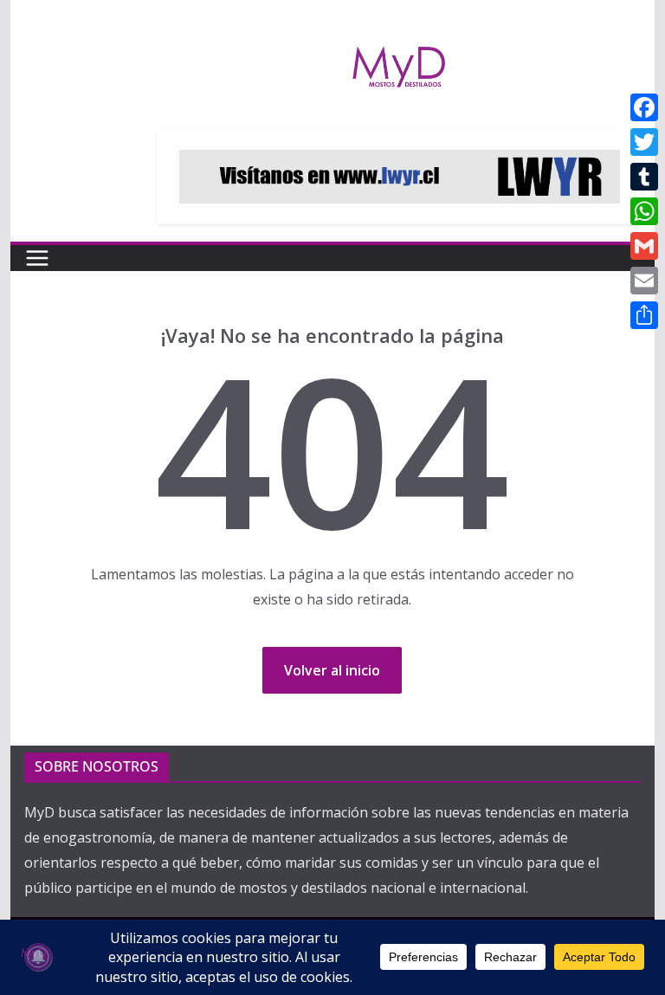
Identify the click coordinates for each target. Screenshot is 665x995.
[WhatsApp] (644, 211)
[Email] (644, 280)
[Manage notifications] (38, 957)
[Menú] (37, 258)
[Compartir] (644, 315)
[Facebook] (644, 107)
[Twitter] (644, 142)
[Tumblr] (644, 176)
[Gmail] (644, 246)
